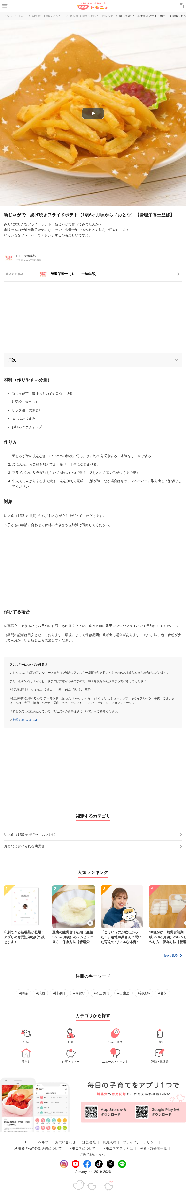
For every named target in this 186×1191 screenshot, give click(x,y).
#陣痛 (23, 993)
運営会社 (89, 1142)
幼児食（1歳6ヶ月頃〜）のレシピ (92, 16)
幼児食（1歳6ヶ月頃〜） (48, 16)
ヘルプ (43, 1142)
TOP (27, 1142)
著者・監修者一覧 (153, 1148)
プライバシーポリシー (140, 1142)
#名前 (162, 993)
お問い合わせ (65, 1142)
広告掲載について (93, 1155)
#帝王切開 (101, 993)
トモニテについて (82, 1148)
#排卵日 (59, 993)
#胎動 (40, 993)
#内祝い (79, 993)
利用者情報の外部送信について (38, 1148)
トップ (8, 16)
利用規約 (109, 1142)
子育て (22, 16)
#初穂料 (144, 993)
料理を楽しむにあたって (29, 720)
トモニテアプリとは (117, 1148)
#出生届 (123, 993)
